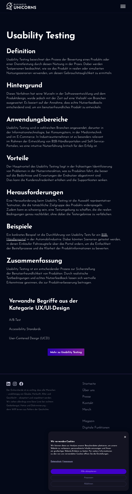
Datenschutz (56, 461)
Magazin (88, 421)
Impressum (68, 461)
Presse (86, 396)
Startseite (89, 383)
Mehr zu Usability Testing (66, 352)
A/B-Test (15, 320)
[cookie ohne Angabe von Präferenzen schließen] (125, 437)
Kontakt (87, 403)
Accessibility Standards (25, 329)
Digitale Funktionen (95, 427)
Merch (86, 409)
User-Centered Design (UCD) (29, 338)
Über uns (88, 390)
